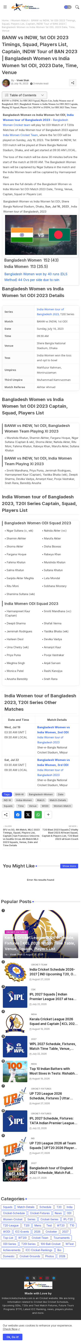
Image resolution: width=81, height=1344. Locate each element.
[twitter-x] (34, 1278)
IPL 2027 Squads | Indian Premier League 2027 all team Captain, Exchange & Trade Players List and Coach (53, 997)
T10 (72, 1225)
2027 (65, 1231)
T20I (26, 1225)
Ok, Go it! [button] (13, 1337)
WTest (70, 1243)
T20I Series (28, 1243)
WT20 (61, 1225)
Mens (37, 1225)
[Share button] (48, 814)
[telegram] (53, 1278)
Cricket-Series (49, 1219)
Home (5, 20)
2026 (37, 1231)
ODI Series (9, 1243)
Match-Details (58, 800)
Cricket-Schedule (14, 1213)
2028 (62, 1256)
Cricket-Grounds (30, 1256)
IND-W (7, 800)
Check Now (10, 1329)
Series (31, 1219)
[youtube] (40, 1278)
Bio (59, 1250)
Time (21, 805)
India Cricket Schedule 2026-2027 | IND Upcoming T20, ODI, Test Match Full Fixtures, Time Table (53, 972)
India (70, 1207)
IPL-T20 (68, 1219)
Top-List (8, 1237)
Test (49, 1225)
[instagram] (47, 1278)
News (58, 1213)
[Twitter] (28, 814)
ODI (69, 1213)
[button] (68, 7)
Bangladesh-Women (41, 794)
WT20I (22, 1237)
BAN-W (19, 794)
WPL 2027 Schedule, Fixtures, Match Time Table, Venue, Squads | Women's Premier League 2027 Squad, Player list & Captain (54, 1046)
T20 (59, 1207)
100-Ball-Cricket (50, 1243)
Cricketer (51, 1231)
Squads (8, 805)
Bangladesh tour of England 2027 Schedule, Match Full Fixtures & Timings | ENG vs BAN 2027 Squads (51, 1170)
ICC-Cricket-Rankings (39, 1250)
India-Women (24, 800)
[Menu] (5, 7)
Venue (33, 805)
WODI (45, 805)
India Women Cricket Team (20, 135)
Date (60, 794)
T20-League (11, 1225)
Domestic (9, 1256)
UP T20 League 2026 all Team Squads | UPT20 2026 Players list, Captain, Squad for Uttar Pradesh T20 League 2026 (53, 1146)
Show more (69, 865)
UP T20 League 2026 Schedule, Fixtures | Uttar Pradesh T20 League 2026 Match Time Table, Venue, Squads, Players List (50, 1096)
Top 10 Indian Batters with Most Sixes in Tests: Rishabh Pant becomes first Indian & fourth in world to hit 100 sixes (53, 1071)
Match (40, 800)
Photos (49, 1256)
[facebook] (27, 1278)
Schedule (45, 1207)
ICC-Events (22, 1231)
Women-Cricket (12, 1219)
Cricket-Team (40, 1237)
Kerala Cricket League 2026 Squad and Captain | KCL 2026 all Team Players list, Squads (53, 1021)
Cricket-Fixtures (40, 1213)
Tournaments (61, 1237)
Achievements (12, 1250)
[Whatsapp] (38, 814)
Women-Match (20, 20)
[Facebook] (17, 814)
